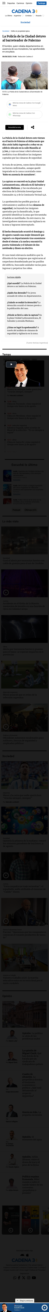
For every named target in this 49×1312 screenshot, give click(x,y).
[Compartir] (32, 127)
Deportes (11, 3)
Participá (41, 3)
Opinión (29, 3)
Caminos (20, 3)
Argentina (17, 16)
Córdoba (28, 16)
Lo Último (8, 16)
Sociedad (6, 31)
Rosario (39, 16)
